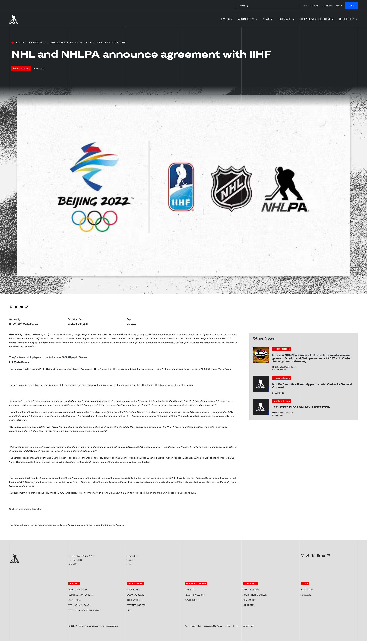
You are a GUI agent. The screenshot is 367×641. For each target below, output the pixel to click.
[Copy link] (26, 307)
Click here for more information (25, 509)
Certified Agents (136, 605)
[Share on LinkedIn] (21, 307)
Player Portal (312, 5)
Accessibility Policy (213, 626)
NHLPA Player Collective (315, 19)
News (266, 19)
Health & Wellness (195, 594)
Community (346, 19)
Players (225, 19)
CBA (351, 5)
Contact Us (132, 556)
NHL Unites (259, 605)
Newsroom (37, 42)
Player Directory (77, 589)
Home (20, 42)
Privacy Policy (232, 626)
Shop (339, 5)
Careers (131, 560)
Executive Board (135, 594)
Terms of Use (248, 626)
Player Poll (74, 600)
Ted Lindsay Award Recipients (84, 610)
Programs (284, 19)
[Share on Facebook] (16, 307)
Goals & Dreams (251, 589)
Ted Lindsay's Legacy (79, 605)
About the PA (246, 19)
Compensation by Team (80, 594)
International (134, 600)
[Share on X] (11, 307)
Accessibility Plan (193, 626)
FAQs (129, 610)
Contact (328, 6)
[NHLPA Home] (13, 19)
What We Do (133, 589)
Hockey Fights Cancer (255, 594)
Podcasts (306, 594)
